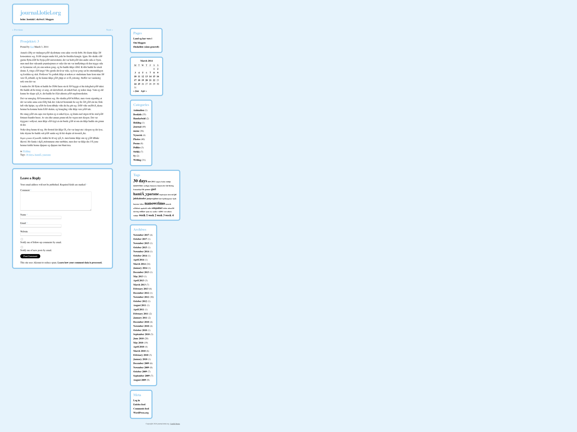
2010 (149, 181)
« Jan (136, 91)
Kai (32, 46)
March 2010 (139, 351)
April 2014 (138, 259)
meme (136, 131)
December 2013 (141, 272)
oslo (149, 208)
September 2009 (141, 375)
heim (22, 19)
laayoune (136, 204)
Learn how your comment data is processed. (80, 262)
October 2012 (140, 301)
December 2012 (141, 293)
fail (167, 186)
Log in (136, 400)
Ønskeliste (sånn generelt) (146, 46)
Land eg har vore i (142, 38)
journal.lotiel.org (40, 12)
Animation (138, 110)
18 (139, 80)
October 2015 (140, 247)
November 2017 (141, 235)
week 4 (169, 215)
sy (151, 211)
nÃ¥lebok (136, 208)
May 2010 (138, 342)
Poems (136, 143)
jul (175, 194)
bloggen (50, 19)
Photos (136, 139)
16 (158, 76)
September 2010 (141, 334)
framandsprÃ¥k (138, 189)
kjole (174, 198)
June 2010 (138, 338)
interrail (171, 194)
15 (154, 76)
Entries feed (139, 404)
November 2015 (141, 243)
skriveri (40, 19)
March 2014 (139, 264)
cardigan (146, 186)
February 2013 (140, 288)
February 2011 (140, 313)
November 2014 (141, 251)
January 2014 (140, 268)
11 (139, 76)
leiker (142, 204)
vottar (135, 215)
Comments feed (141, 408)
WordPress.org (141, 412)
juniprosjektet (152, 198)
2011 (153, 181)
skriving (136, 211)
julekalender (139, 198)
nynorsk (168, 204)
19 (143, 80)
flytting (171, 186)
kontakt (31, 19)
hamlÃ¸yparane (43, 154)
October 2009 (140, 371)
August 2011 (139, 305)
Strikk (136, 151)
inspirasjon (163, 194)
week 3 (161, 215)
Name (24, 214)
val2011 (160, 211)
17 (135, 80)
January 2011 (140, 317)
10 (135, 76)
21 (150, 80)
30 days (30, 154)
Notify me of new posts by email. (36, 250)
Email (24, 222)
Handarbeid (139, 118)
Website (24, 231)
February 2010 (140, 355)
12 (143, 76)
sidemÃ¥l (171, 208)
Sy (134, 155)
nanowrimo (155, 203)
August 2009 (139, 380)
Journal (137, 126)
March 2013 (139, 284)
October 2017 (140, 239)
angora (158, 181)
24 (135, 83)
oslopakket (157, 208)
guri (153, 189)
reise (165, 208)
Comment (25, 190)
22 (154, 80)
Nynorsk (137, 135)
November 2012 (141, 297)
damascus (153, 186)
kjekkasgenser (167, 198)
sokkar (142, 211)
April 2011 (138, 309)
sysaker (155, 211)
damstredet (161, 186)
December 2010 (141, 322)
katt (160, 198)
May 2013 (138, 276)
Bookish (137, 114)
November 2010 (141, 326)
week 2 (152, 215)
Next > (109, 29)
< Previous (17, 29)
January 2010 (140, 359)
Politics (136, 147)
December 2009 (141, 363)
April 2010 (138, 346)
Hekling (137, 122)
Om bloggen (139, 42)
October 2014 (140, 255)
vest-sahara (168, 211)
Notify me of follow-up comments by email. (41, 242)
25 (139, 83)
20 (146, 80)
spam (148, 211)
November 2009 (141, 367)
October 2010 (140, 330)
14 (150, 76)
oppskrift (143, 208)
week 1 (143, 215)
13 (146, 76)
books (163, 181)
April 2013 (138, 280)
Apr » (144, 91)
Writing (27, 151)
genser (148, 189)
